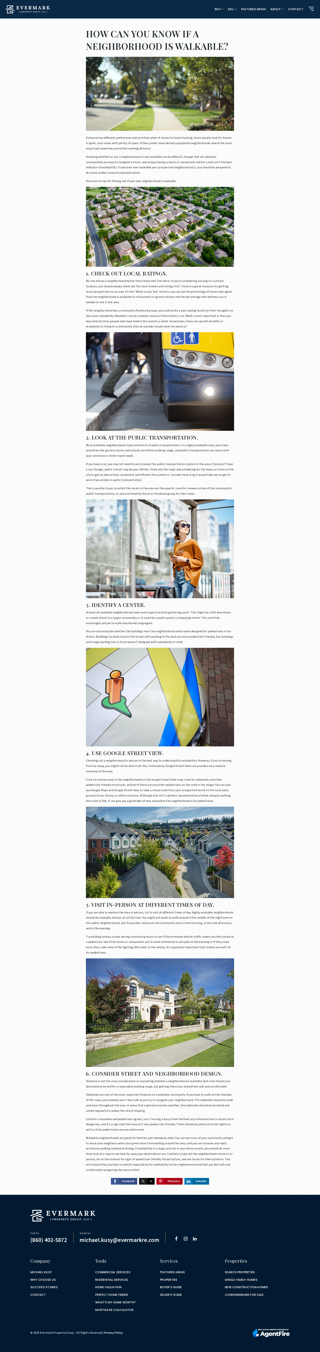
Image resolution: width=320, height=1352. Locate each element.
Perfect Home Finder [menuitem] (111, 1295)
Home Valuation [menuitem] (108, 1287)
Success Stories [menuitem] (44, 1287)
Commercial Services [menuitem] (112, 1272)
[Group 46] (271, 1333)
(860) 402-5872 (48, 1240)
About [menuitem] (276, 9)
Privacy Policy (113, 1333)
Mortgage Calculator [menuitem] (114, 1310)
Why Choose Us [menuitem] (43, 1280)
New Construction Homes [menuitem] (246, 1287)
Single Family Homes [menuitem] (241, 1280)
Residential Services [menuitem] (111, 1280)
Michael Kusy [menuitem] (41, 1272)
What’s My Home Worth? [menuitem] (115, 1302)
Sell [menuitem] (231, 9)
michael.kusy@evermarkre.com (119, 1240)
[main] (160, 597)
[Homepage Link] (28, 9)
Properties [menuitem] (168, 1280)
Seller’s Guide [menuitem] (171, 1295)
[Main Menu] (311, 9)
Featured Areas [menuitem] (253, 9)
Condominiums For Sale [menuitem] (244, 1295)
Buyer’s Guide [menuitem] (171, 1287)
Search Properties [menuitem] (240, 1272)
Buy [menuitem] (218, 9)
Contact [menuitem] (295, 9)
